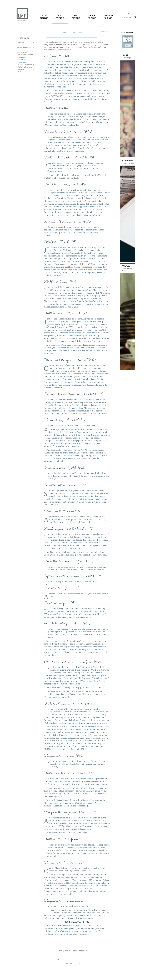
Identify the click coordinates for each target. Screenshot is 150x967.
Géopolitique (25, 38)
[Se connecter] (129, 13)
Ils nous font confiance (80, 951)
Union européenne (22, 52)
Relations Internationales (24, 47)
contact (67, 951)
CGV (58, 960)
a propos (59, 951)
